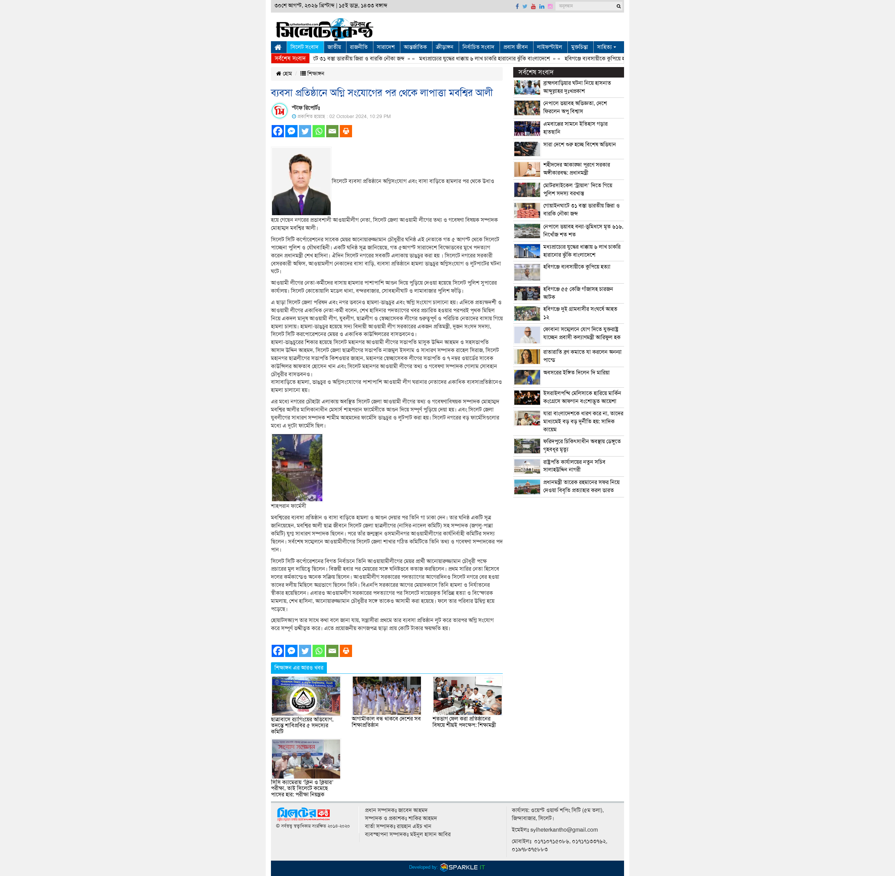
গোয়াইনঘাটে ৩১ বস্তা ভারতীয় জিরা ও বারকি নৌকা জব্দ (327, 58)
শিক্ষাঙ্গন (315, 73)
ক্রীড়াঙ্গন (444, 47)
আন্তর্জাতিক (415, 47)
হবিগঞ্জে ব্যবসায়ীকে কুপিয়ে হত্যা (577, 58)
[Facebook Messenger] (291, 131)
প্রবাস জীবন (515, 47)
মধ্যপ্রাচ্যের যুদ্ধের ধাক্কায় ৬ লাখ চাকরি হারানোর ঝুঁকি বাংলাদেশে (464, 58)
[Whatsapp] (319, 131)
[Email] (332, 131)
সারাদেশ (386, 47)
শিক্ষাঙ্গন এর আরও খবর (298, 667)
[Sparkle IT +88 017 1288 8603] (462, 867)
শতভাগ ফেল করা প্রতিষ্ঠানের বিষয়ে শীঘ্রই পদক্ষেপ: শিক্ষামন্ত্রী (464, 722)
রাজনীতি (359, 47)
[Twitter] (305, 131)
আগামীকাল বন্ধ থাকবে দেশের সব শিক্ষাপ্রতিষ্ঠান (386, 722)
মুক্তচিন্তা (579, 47)
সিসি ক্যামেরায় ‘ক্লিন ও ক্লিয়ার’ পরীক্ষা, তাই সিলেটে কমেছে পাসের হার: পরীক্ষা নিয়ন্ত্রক (302, 788)
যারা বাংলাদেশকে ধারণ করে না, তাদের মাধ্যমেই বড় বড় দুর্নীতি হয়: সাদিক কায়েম (583, 421)
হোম (286, 73)
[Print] (346, 131)
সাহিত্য (604, 47)
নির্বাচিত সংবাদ (478, 47)
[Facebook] (278, 131)
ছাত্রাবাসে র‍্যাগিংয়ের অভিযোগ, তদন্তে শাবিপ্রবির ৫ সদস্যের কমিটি (302, 725)
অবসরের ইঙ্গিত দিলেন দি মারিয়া (576, 372)
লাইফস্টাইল (549, 47)
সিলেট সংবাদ (304, 47)
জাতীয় (334, 47)
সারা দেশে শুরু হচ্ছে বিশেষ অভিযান (579, 144)
